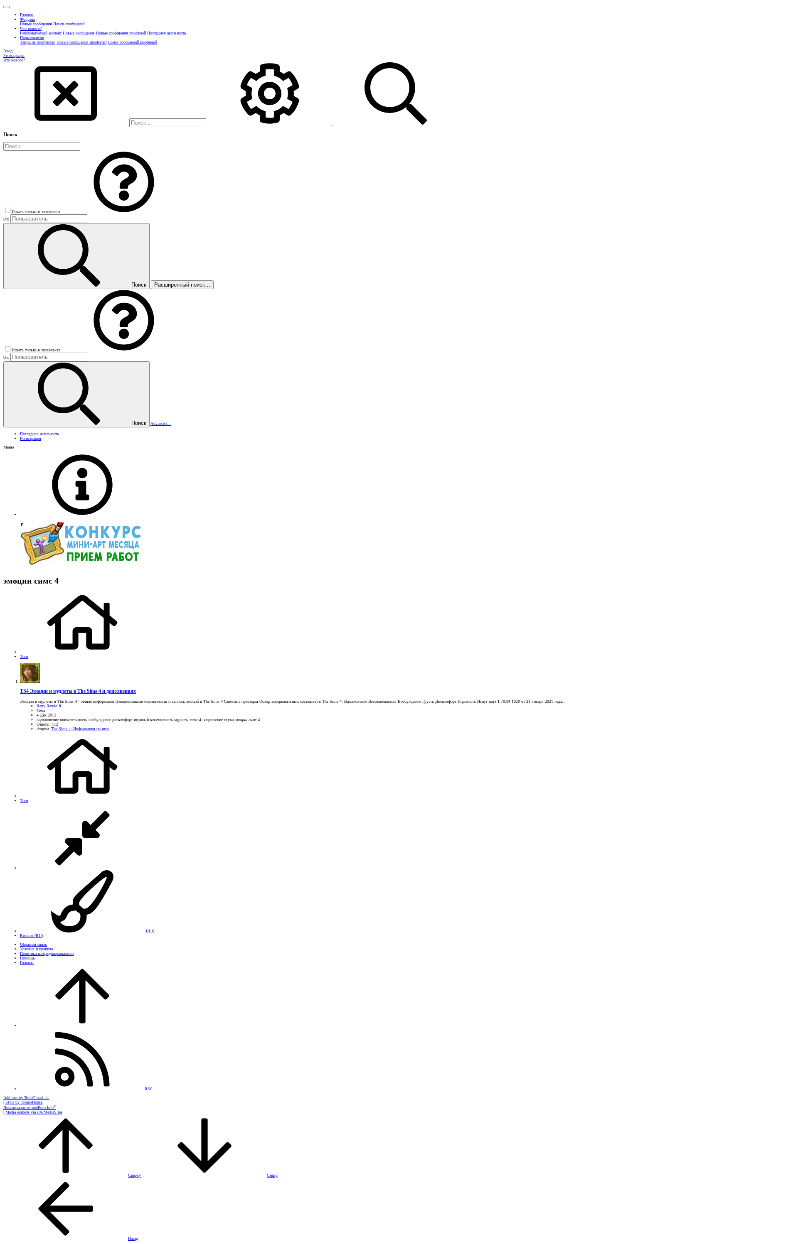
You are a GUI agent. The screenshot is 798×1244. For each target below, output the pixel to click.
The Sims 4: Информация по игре (80, 728)
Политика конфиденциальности (47, 953)
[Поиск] (270, 123)
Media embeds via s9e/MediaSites (33, 1112)
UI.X (149, 931)
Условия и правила (36, 949)
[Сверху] (82, 1025)
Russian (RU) (31, 935)
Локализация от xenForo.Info (29, 1107)
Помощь (27, 958)
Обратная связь (33, 944)
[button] (6, 7)
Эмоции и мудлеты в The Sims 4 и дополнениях (78, 691)
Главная (27, 962)
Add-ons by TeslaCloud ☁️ (26, 1097)
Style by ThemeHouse (23, 1102)
